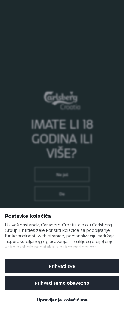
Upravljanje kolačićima (62, 300)
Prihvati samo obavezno (62, 283)
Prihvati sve (62, 266)
